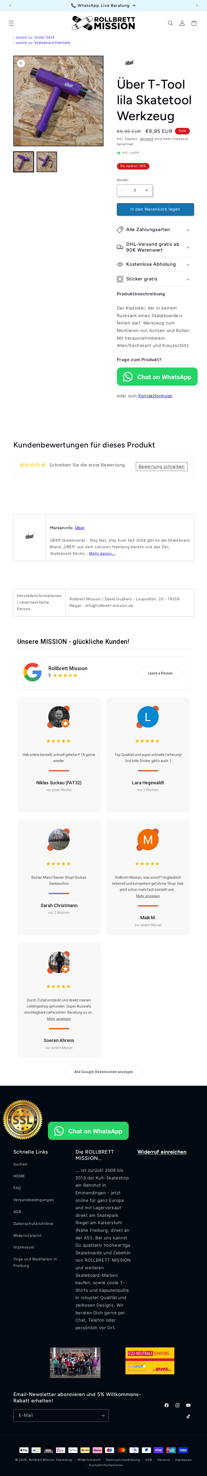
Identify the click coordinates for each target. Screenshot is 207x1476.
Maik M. (148, 917)
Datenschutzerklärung (123, 1460)
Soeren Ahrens (59, 1040)
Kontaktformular (155, 395)
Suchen (20, 1164)
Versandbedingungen (33, 1200)
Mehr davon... (102, 553)
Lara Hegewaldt (148, 782)
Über (80, 527)
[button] (11, 23)
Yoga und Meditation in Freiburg (35, 1262)
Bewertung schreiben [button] (162, 466)
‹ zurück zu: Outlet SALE (34, 37)
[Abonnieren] (102, 1415)
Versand (146, 139)
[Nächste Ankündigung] (196, 5)
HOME (19, 1176)
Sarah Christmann (59, 905)
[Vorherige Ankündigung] (10, 5)
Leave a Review (160, 673)
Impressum (24, 1247)
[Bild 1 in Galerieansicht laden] (23, 162)
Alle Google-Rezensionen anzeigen (103, 1072)
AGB (17, 1212)
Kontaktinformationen (106, 1465)
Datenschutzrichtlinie (33, 1223)
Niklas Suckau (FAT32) (59, 782)
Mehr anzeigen (148, 896)
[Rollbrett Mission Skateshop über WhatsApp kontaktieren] (157, 384)
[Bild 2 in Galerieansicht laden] (47, 162)
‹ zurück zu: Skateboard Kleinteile (41, 43)
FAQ (17, 1188)
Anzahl (122, 180)
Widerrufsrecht (27, 1235)
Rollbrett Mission (67, 668)
